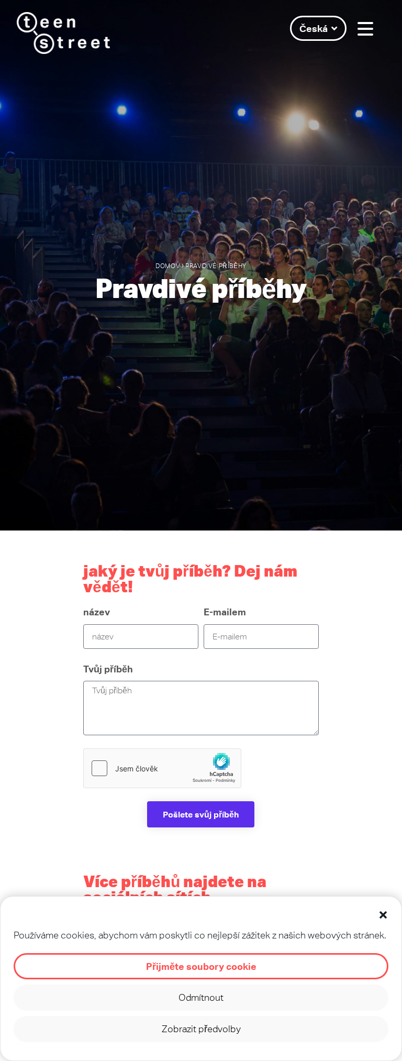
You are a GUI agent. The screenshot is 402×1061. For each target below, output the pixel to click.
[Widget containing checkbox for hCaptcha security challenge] (162, 768)
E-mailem (225, 611)
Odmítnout (201, 997)
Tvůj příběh (108, 669)
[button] (383, 915)
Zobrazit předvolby (201, 1028)
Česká (313, 28)
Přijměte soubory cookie (201, 966)
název (96, 611)
